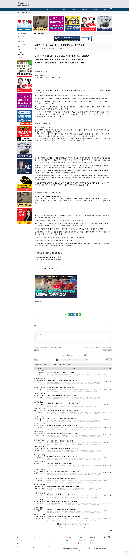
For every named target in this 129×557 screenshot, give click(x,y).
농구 (60, 364)
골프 (55, 364)
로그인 (103, 5)
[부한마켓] (72, 23)
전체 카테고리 (38, 364)
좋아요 (37, 320)
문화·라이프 (21, 41)
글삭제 (110, 350)
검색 (85, 355)
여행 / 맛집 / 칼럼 (50, 9)
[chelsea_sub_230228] (24, 216)
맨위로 (106, 537)
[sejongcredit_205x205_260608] (40, 23)
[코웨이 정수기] (24, 23)
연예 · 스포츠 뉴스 (22, 54)
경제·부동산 (21, 36)
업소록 (105, 9)
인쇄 (109, 320)
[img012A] (24, 166)
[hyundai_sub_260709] (104, 23)
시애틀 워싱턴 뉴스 (21, 33)
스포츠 (50, 364)
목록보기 (36, 350)
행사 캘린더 (20, 57)
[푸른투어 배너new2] (24, 117)
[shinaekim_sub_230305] (88, 23)
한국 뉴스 (19, 52)
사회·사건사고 (21, 44)
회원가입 (109, 5)
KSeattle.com (27, 547)
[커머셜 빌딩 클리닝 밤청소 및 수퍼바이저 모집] (24, 183)
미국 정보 (62, 9)
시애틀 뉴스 (27, 9)
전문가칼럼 (95, 9)
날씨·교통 (20, 38)
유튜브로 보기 (39, 301)
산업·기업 (20, 46)
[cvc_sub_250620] (24, 133)
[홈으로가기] (23, 3)
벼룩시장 (38, 9)
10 (79, 359)
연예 (45, 364)
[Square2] (24, 67)
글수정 (105, 350)
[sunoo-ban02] (56, 23)
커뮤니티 (73, 9)
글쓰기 (35, 359)
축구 (69, 364)
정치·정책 (20, 49)
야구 (64, 364)
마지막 (85, 359)
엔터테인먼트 (84, 9)
